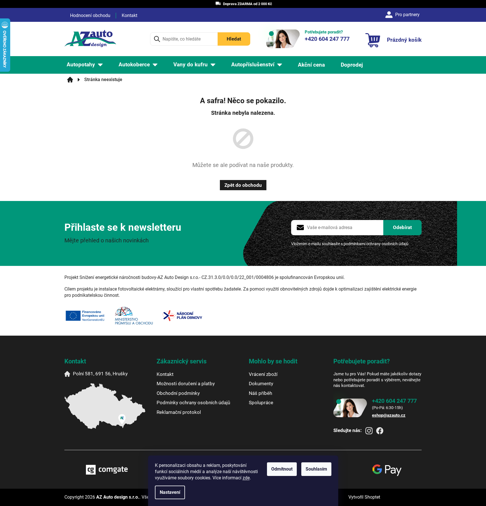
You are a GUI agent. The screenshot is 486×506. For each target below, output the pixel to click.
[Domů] (70, 79)
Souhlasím (316, 469)
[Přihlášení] (403, 14)
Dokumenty (261, 383)
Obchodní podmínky (178, 393)
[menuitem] (85, 64)
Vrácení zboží (263, 374)
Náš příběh (260, 393)
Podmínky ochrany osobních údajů (193, 402)
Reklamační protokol (179, 412)
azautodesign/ (369, 430)
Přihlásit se (402, 227)
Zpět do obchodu (243, 185)
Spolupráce (261, 402)
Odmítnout (282, 469)
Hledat (234, 39)
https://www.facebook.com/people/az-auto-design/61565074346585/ (379, 430)
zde (246, 477)
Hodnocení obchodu (90, 15)
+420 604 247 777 (394, 400)
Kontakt (129, 15)
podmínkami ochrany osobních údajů (376, 244)
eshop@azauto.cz (388, 415)
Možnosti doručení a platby (186, 383)
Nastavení (170, 492)
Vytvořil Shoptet (364, 497)
